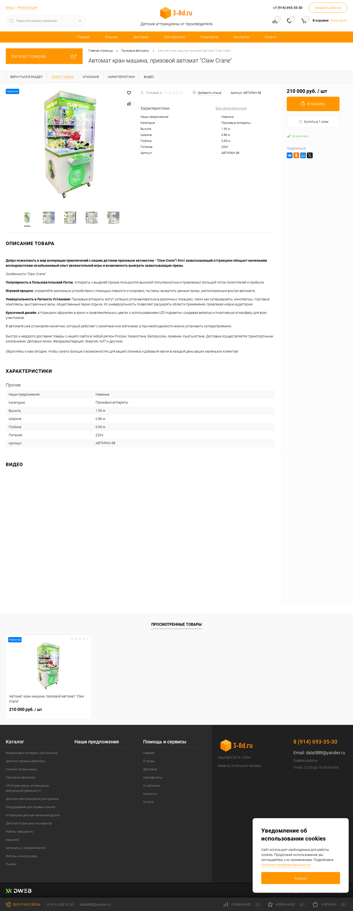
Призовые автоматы (21, 777)
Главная (83, 37)
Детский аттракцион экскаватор (29, 823)
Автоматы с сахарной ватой (26, 848)
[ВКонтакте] (289, 155)
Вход (9, 7)
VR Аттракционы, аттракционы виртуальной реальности (27, 788)
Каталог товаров (29, 56)
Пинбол (11, 864)
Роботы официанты (19, 831)
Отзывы (111, 37)
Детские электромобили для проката (32, 799)
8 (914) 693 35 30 (60, 904)
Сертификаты (174, 37)
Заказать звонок (328, 8)
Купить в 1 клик (316, 122)
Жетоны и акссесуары (22, 856)
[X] (310, 155)
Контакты (241, 37)
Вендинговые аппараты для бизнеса (32, 753)
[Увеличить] (70, 144)
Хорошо (300, 878)
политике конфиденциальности (286, 865)
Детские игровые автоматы (25, 761)
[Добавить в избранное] (129, 93)
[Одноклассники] (296, 155)
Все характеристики (231, 108)
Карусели (12, 839)
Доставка (140, 37)
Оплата (270, 37)
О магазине (209, 37)
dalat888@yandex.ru (325, 752)
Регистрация (27, 7)
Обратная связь (26, 904)
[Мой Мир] (303, 155)
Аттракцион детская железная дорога (33, 815)
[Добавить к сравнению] (129, 103)
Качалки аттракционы (21, 769)
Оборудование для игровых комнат (31, 807)
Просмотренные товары (176, 624)
